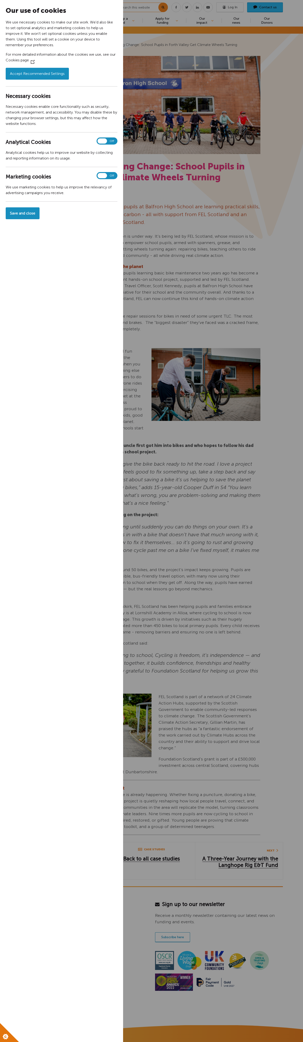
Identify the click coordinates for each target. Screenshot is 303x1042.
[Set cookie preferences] (9, 1032)
